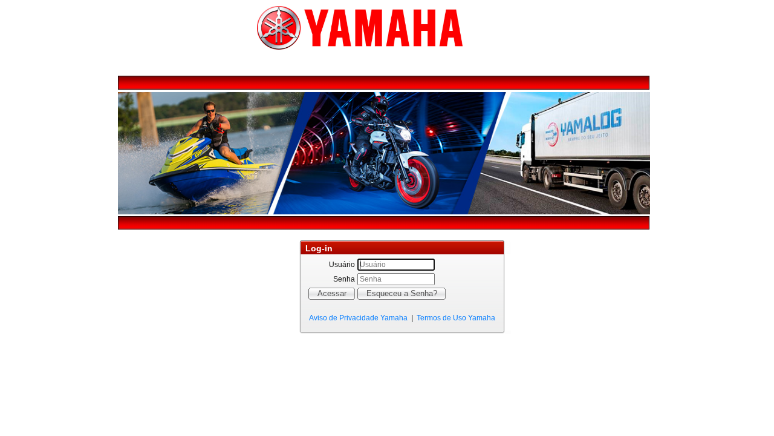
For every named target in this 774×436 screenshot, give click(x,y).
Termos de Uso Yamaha (456, 318)
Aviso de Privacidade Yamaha (358, 318)
